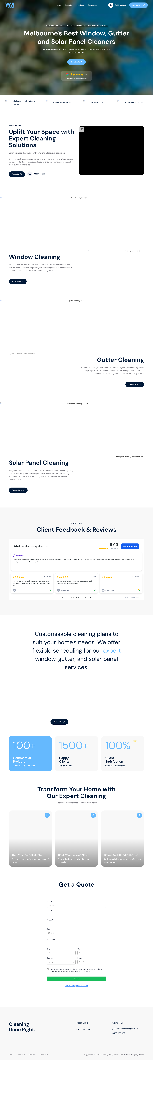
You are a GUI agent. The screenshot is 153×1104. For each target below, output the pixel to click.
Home (58, 5)
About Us (68, 5)
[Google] (89, 1029)
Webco (141, 1055)
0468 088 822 (120, 5)
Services (80, 5)
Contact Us (92, 5)
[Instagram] (84, 1029)
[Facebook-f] (78, 1029)
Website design (130, 1055)
